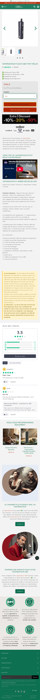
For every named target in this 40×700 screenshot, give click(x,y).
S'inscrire (35, 677)
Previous (4, 28)
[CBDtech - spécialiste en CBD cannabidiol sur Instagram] (21, 692)
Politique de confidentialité (8, 682)
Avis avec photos (14, 363)
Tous (5, 363)
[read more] (20, 483)
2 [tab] (20, 58)
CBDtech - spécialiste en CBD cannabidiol (13, 696)
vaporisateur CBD (22, 575)
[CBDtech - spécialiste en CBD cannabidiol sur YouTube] (24, 692)
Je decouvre (20, 524)
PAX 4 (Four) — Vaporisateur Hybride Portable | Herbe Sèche (29, 450)
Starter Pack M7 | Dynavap (11, 448)
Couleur (6, 92)
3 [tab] (23, 58)
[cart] (38, 6)
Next (35, 28)
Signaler (13, 382)
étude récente (14, 517)
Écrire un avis (20, 356)
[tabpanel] (10, 51)
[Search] (34, 6)
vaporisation (8, 510)
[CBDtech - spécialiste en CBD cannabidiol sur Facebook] (15, 692)
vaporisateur (26, 138)
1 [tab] (17, 58)
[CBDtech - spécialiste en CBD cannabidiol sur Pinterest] (18, 692)
